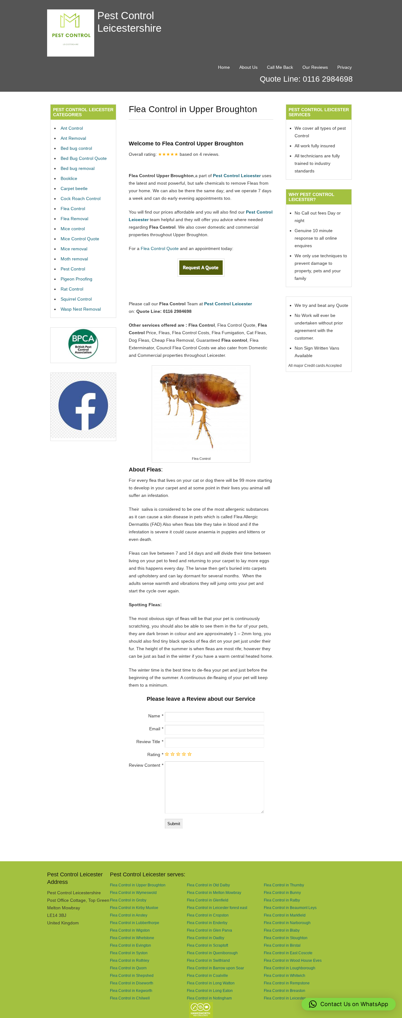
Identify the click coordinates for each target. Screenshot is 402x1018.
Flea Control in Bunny (282, 892)
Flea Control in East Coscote (288, 953)
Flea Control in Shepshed (132, 975)
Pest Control (73, 268)
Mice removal (74, 248)
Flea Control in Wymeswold (133, 892)
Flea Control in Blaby (282, 930)
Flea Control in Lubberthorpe (134, 923)
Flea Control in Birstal (282, 945)
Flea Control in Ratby (282, 900)
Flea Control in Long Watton (211, 983)
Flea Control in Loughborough (289, 968)
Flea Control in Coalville (207, 975)
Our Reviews (315, 67)
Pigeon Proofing (76, 278)
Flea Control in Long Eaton (210, 990)
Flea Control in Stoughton (285, 938)
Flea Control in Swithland (208, 960)
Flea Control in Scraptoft (207, 945)
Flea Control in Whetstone (132, 938)
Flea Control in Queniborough (212, 953)
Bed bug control (76, 148)
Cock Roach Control (80, 198)
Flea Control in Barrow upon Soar (215, 968)
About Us (248, 67)
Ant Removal (73, 138)
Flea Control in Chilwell (130, 998)
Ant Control (72, 128)
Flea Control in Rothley (129, 960)
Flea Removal (74, 218)
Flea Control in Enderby (207, 923)
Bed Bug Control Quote (84, 158)
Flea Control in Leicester (285, 998)
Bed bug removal (78, 168)
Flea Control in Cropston (208, 915)
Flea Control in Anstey (128, 915)
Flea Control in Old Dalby (208, 885)
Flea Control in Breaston (284, 990)
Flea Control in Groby (128, 900)
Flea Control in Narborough (287, 923)
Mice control (73, 228)
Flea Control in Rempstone (287, 983)
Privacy (344, 67)
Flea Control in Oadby (205, 938)
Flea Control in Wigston (130, 930)
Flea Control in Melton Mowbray (214, 892)
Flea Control (73, 208)
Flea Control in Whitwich (284, 975)
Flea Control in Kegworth (131, 990)
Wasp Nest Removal (81, 309)
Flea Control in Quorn (128, 968)
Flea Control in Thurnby (284, 885)
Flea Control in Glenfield (207, 900)
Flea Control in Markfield (285, 915)
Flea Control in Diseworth (131, 983)
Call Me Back (280, 67)
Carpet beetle (74, 188)
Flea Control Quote (160, 248)
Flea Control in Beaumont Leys (290, 908)
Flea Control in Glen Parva (209, 930)
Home (224, 67)
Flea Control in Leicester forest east (217, 908)
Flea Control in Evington (130, 945)
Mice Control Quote (80, 238)
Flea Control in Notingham (209, 998)
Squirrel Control (76, 299)
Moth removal (74, 258)
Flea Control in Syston (129, 953)
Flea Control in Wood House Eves (293, 960)
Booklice (69, 178)
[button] (349, 1004)
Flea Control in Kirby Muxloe (134, 908)
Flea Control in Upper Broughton (138, 885)
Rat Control (72, 288)
